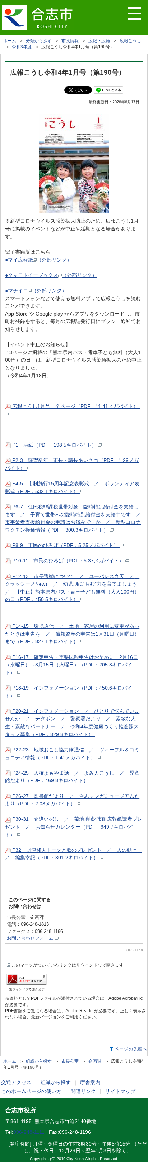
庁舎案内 (90, 1082)
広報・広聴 (99, 40)
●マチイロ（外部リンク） (36, 290)
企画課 (94, 1061)
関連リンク (83, 1091)
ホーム (9, 40)
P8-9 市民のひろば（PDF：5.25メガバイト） (65, 545)
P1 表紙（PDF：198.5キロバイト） (54, 445)
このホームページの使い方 (31, 1091)
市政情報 (70, 40)
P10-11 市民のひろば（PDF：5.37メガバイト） (68, 560)
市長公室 (70, 1061)
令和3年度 (22, 46)
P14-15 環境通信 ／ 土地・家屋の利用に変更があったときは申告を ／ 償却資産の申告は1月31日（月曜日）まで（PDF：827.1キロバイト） (72, 633)
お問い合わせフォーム (31, 938)
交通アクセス (16, 1082)
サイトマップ (120, 1091)
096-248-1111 (29, 1132)
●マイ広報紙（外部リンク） (38, 260)
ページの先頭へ (131, 1049)
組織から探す (39, 1061)
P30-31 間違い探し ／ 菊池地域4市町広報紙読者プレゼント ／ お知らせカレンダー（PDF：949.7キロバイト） (73, 826)
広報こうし (130, 40)
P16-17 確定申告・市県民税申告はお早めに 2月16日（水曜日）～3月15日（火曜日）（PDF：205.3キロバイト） (71, 664)
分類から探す (39, 40)
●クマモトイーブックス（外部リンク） (51, 275)
